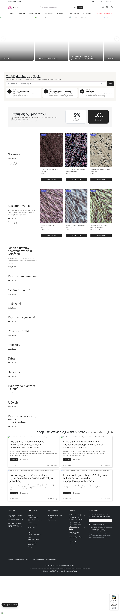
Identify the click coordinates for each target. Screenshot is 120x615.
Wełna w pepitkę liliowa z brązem (49, 226)
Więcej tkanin (12, 158)
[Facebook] (75, 541)
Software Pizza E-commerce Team (65, 571)
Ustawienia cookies (51, 559)
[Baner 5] (58, 63)
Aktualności (25, 459)
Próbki (30, 532)
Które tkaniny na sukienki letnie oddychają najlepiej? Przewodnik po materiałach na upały (83, 444)
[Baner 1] (50, 63)
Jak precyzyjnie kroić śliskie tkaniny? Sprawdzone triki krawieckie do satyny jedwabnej (31, 477)
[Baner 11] (70, 63)
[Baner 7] (62, 63)
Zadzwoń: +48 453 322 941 (14, 1)
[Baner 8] (64, 63)
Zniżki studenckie (33, 539)
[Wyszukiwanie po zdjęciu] (75, 7)
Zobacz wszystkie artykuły (97, 432)
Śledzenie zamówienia (55, 515)
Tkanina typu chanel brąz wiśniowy (49, 170)
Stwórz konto (52, 520)
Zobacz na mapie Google (74, 528)
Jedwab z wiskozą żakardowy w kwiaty (100, 170)
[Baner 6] (60, 63)
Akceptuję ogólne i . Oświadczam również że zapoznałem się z (101, 528)
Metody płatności (33, 525)
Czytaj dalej (14, 459)
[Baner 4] (56, 63)
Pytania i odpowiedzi (34, 534)
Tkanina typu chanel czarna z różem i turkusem (76, 170)
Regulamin (31, 527)
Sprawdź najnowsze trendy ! (16, 520)
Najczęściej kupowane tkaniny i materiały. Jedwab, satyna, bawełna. (15, 525)
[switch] (114, 608)
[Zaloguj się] (103, 7)
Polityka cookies (33, 517)
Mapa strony (32, 544)
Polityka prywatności (64, 568)
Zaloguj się (51, 517)
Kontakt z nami (32, 542)
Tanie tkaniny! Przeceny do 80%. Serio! (15, 516)
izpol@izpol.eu (77, 537)
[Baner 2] (52, 63)
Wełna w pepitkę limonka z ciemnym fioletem (99, 226)
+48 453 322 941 (73, 534)
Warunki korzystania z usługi (78, 568)
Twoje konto (53, 511)
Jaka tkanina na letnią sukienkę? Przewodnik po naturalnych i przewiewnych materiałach (27, 444)
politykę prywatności (103, 526)
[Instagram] (70, 541)
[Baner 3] (54, 63)
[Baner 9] (66, 63)
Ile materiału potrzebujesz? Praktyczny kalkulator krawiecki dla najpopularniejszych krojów (85, 477)
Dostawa (30, 515)
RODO (30, 530)
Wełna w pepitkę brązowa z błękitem (75, 226)
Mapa (29, 537)
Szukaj (110, 83)
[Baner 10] (68, 63)
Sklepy (30, 547)
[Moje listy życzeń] (107, 7)
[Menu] (117, 595)
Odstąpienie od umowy (35, 520)
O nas (30, 522)
